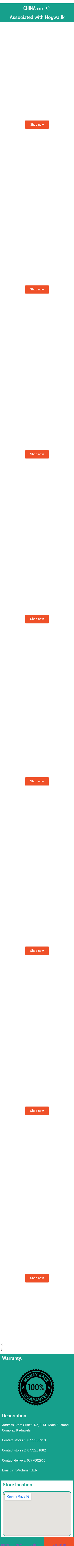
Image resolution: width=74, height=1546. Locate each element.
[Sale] (33, 1540)
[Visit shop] (55, 1540)
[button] (37, 1344)
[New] (18, 1540)
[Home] (3, 1540)
